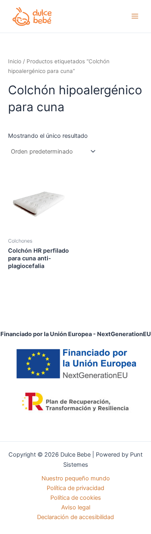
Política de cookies (75, 497)
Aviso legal (75, 507)
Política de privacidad (75, 488)
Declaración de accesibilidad (75, 517)
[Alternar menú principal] (135, 16)
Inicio (14, 61)
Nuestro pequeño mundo (75, 478)
